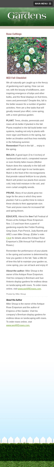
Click (8, 238)
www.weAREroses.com (29, 289)
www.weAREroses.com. (18, 325)
